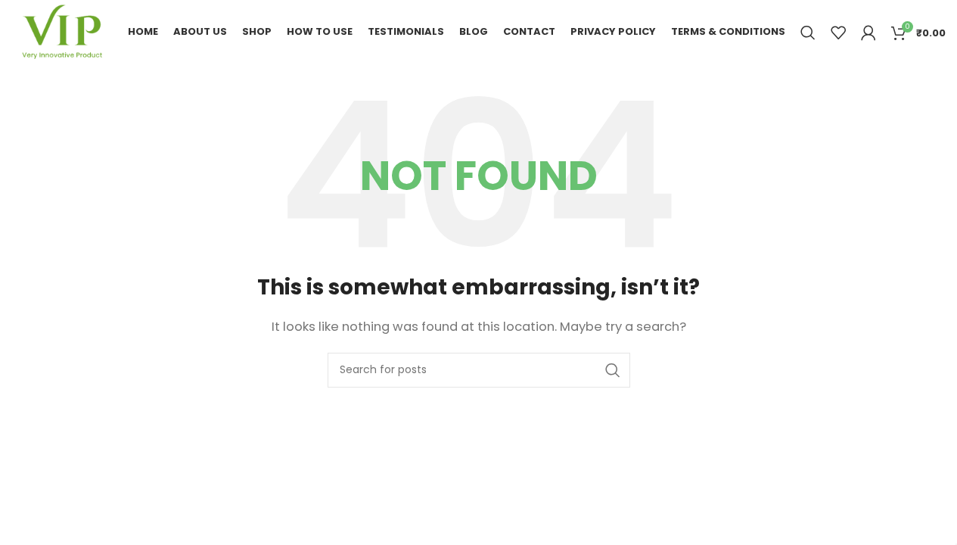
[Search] (808, 32)
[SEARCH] (612, 370)
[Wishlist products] (838, 32)
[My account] (868, 32)
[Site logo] (61, 31)
